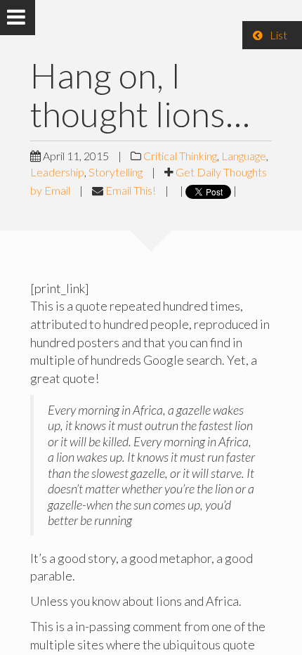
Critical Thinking (180, 155)
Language (243, 155)
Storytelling (115, 172)
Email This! (130, 190)
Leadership (57, 172)
